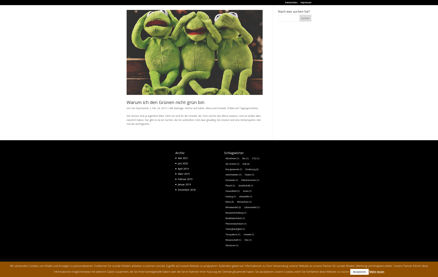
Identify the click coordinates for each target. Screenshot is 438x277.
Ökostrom (232, 245)
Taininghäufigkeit (235, 229)
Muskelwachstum (235, 218)
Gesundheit (233, 191)
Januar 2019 (184, 184)
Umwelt (249, 234)
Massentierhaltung (236, 212)
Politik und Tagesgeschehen (242, 108)
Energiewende (234, 169)
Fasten (249, 174)
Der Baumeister (140, 108)
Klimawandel (233, 207)
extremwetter (233, 174)
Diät (246, 163)
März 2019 (184, 173)
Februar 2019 (185, 179)
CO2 (255, 158)
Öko (248, 240)
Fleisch (230, 185)
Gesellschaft (245, 185)
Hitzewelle (245, 196)
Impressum (306, 3)
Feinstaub (232, 180)
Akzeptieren (359, 271)
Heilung (231, 196)
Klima (230, 201)
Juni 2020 (183, 163)
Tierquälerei (233, 234)
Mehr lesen (376, 272)
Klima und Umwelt (216, 108)
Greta (247, 191)
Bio (245, 158)
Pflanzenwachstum (236, 223)
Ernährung (252, 169)
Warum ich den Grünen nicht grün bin (165, 102)
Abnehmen (232, 158)
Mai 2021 (183, 158)
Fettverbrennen (250, 180)
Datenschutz (291, 3)
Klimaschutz (244, 201)
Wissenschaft (233, 240)
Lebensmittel (252, 207)
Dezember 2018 (187, 189)
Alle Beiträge (176, 108)
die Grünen (232, 163)
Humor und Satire (194, 108)
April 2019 (183, 168)
